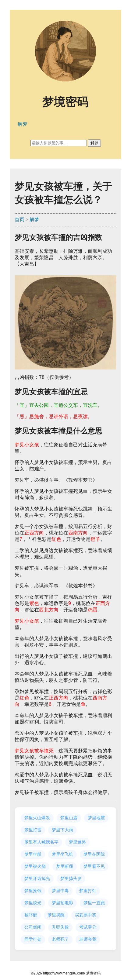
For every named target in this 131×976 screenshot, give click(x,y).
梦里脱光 (32, 902)
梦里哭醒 (56, 914)
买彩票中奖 (85, 914)
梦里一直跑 (94, 902)
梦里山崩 (68, 817)
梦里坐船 (32, 854)
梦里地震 (96, 817)
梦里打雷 (32, 829)
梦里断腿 (64, 866)
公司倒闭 (32, 927)
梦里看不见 (94, 866)
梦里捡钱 (32, 890)
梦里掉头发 (71, 878)
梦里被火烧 (35, 866)
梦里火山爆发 (37, 817)
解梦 (34, 219)
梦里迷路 (77, 842)
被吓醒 (30, 914)
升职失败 (60, 927)
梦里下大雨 (62, 829)
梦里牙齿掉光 (37, 878)
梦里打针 (87, 890)
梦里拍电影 (62, 902)
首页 (19, 219)
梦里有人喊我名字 (41, 842)
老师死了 (60, 939)
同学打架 (32, 939)
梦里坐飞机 (62, 854)
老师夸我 (87, 939)
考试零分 (87, 927)
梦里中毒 (60, 890)
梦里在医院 (94, 854)
